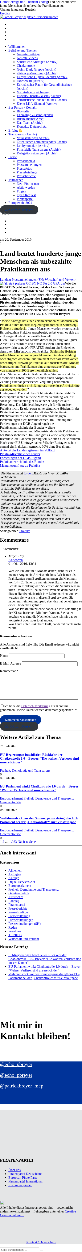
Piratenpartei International (25, 1181)
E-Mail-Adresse (10, 663)
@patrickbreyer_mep (21, 1086)
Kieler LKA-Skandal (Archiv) (37, 103)
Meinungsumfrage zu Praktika (20, 465)
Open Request (26, 195)
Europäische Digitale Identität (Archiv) (42, 77)
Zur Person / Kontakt (22, 107)
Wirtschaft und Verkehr (60, 279)
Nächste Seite (27, 841)
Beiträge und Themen (22, 50)
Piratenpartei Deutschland (25, 1174)
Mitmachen (15, 180)
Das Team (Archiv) (29, 122)
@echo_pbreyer (16, 1064)
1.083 (13, 841)
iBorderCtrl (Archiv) (30, 81)
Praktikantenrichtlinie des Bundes (22, 461)
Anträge (13, 878)
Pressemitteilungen (29, 164)
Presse (12, 157)
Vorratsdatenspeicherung (33, 92)
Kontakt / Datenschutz (31, 126)
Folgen (21, 191)
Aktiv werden (26, 187)
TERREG (15, 935)
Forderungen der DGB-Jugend (20, 458)
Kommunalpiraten (20, 1185)
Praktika (24, 531)
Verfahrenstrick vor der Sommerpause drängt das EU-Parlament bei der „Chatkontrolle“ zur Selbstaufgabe (39, 820)
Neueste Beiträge (28, 54)
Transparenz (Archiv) (22, 134)
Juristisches (15, 897)
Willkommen (16, 46)
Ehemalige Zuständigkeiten (35, 115)
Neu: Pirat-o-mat (28, 183)
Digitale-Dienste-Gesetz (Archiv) (39, 96)
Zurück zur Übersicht (19, 210)
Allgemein (15, 870)
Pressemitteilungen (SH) (28, 279)
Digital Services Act (21, 882)
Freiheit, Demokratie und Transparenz (25, 770)
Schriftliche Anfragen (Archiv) (37, 62)
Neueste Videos (27, 58)
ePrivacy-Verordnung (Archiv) (37, 73)
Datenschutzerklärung (35, 706)
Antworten (15, 560)
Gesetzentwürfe (10, 802)
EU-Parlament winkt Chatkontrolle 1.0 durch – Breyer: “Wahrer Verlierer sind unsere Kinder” (39, 788)
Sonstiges (14, 931)
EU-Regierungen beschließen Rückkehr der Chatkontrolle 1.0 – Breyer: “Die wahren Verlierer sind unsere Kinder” (39, 758)
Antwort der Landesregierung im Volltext (27, 450)
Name (4, 655)
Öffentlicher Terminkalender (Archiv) (42, 142)
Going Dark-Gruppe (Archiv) (36, 69)
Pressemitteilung (19, 916)
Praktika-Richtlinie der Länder (20, 454)
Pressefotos (24, 168)
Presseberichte (26, 176)
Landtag (5, 279)
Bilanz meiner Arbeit (30, 119)
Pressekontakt (26, 161)
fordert (28, 473)
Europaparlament (11, 798)
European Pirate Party (22, 1177)
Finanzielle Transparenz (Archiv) (39, 149)
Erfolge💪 (15, 130)
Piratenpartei (25, 199)
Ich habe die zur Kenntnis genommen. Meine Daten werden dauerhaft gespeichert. (38, 708)
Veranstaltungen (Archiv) (33, 138)
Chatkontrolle (26, 65)
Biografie (23, 111)
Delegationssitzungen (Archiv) (37, 153)
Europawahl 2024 (20, 202)
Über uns (14, 1170)
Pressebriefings (27, 172)
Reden (12, 927)
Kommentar (9, 671)
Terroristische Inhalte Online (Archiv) (42, 100)
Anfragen (14, 874)
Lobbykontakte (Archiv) (33, 145)
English (5, 13)
